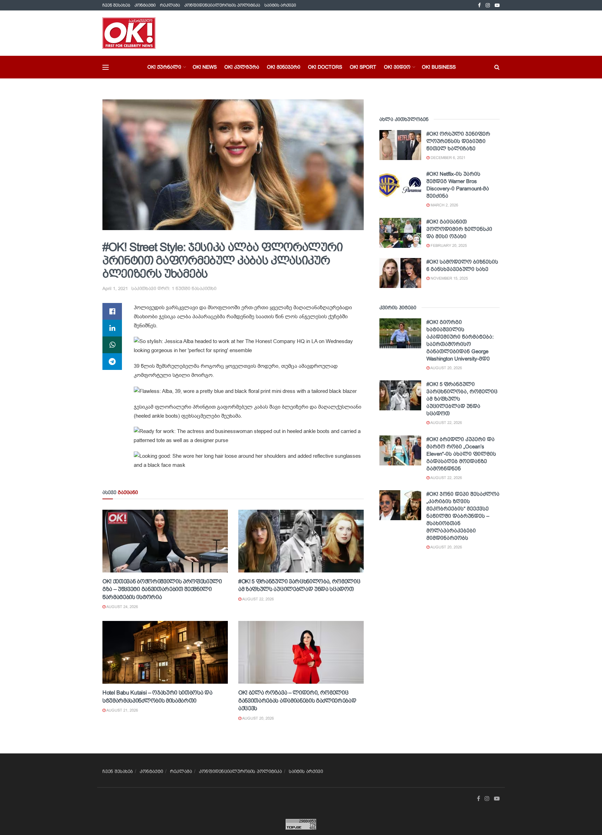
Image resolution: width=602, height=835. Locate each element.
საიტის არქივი (280, 5)
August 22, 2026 (257, 599)
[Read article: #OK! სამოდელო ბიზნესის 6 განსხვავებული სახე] (400, 273)
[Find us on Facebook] (479, 5)
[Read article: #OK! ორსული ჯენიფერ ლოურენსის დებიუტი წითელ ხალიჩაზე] (400, 145)
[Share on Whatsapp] (112, 344)
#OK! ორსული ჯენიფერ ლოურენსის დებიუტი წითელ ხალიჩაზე (458, 141)
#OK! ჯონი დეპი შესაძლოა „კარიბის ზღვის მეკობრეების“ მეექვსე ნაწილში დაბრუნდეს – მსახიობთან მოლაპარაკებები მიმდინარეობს (463, 516)
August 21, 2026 (122, 710)
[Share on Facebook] (112, 311)
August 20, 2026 (257, 718)
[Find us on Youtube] (497, 5)
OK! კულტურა (241, 67)
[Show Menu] (105, 67)
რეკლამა (170, 5)
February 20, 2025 (448, 245)
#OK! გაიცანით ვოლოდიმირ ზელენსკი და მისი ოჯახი (459, 229)
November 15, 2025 (449, 278)
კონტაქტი (145, 5)
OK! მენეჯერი (283, 67)
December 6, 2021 (447, 157)
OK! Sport (363, 67)
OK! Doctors (325, 67)
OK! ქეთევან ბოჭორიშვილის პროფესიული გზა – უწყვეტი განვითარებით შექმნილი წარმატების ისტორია (162, 589)
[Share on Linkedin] (112, 328)
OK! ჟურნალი (164, 67)
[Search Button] (497, 67)
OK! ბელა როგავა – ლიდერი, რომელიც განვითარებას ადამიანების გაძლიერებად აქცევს (297, 700)
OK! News (205, 67)
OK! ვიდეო (397, 67)
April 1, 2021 (115, 288)
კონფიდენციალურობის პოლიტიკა (222, 5)
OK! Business (439, 67)
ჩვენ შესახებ (116, 5)
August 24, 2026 (122, 607)
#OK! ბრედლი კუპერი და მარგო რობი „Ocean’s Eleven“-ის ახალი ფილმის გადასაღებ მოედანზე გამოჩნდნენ (461, 453)
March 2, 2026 (444, 205)
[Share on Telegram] (112, 361)
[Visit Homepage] (128, 33)
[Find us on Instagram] (488, 5)
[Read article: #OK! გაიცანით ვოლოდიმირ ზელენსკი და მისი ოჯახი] (400, 233)
